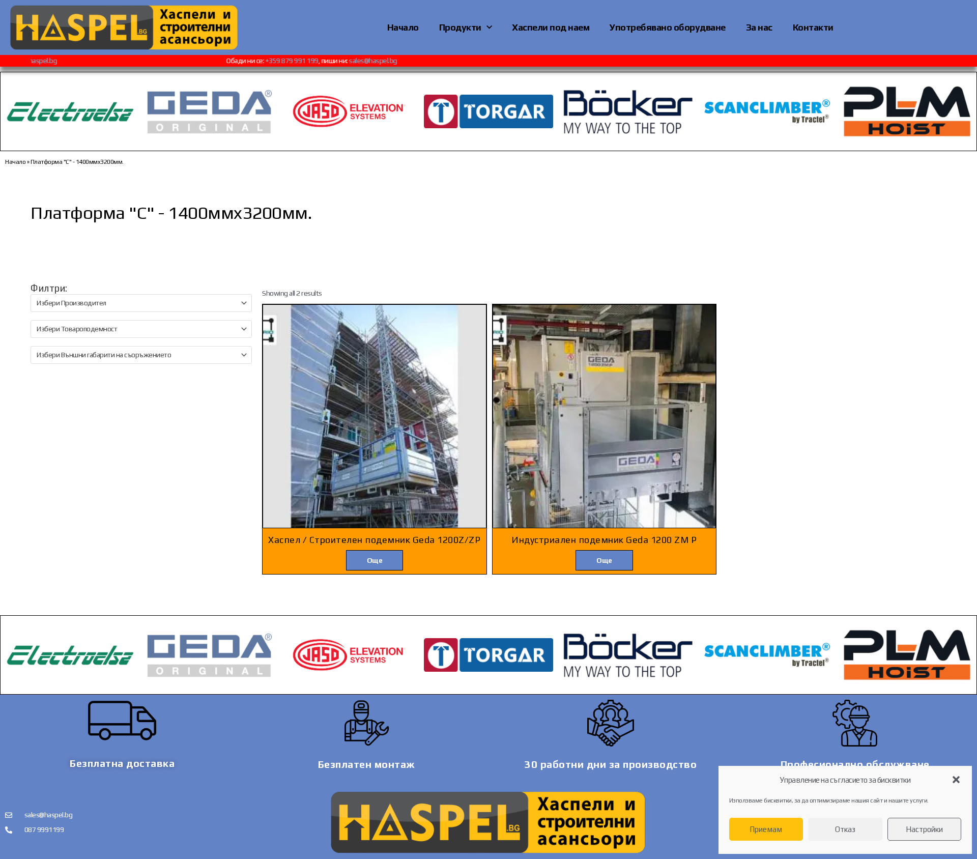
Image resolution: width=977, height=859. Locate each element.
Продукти (460, 27)
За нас (759, 27)
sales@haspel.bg (51, 60)
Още (375, 560)
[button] (956, 780)
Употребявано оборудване (668, 27)
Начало (403, 27)
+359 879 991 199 (309, 60)
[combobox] (141, 303)
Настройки (924, 829)
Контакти (813, 27)
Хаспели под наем (550, 27)
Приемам (766, 829)
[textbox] (137, 303)
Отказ (845, 829)
